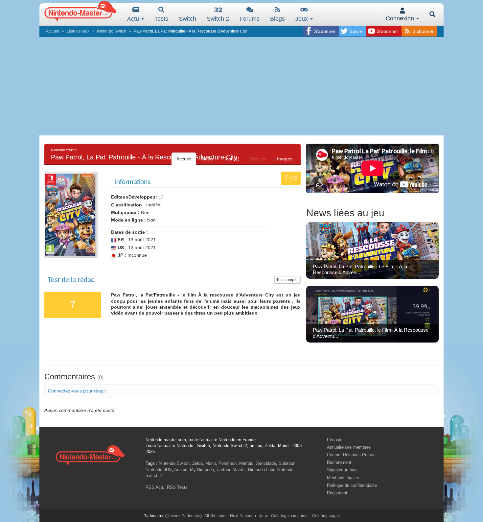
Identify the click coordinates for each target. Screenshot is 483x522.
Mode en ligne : (128, 220)
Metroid (246, 463)
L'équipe (334, 439)
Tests (161, 18)
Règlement (337, 492)
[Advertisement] (241, 86)
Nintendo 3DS (159, 469)
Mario (210, 463)
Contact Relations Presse (351, 454)
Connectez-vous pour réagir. (77, 390)
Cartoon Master (231, 469)
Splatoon (287, 463)
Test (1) (232, 158)
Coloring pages (326, 515)
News (207, 158)
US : (121, 247)
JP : (121, 255)
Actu (134, 18)
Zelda (197, 463)
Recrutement (339, 462)
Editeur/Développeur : (135, 197)
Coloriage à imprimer (290, 515)
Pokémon (227, 463)
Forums (250, 18)
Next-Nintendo (243, 515)
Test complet (287, 279)
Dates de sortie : (129, 232)
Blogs (277, 18)
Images (284, 158)
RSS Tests (177, 487)
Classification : (128, 204)
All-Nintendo (215, 515)
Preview (258, 158)
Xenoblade (266, 463)
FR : (121, 239)
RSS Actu (155, 487)
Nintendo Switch (111, 31)
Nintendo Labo (261, 469)
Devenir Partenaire (183, 515)
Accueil (52, 31)
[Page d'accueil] (90, 454)
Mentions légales (343, 477)
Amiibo (180, 469)
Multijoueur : (125, 212)
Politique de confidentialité (352, 485)
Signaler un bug (341, 469)
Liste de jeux (78, 31)
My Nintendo (202, 469)
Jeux (302, 18)
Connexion (401, 18)
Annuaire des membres (349, 447)
